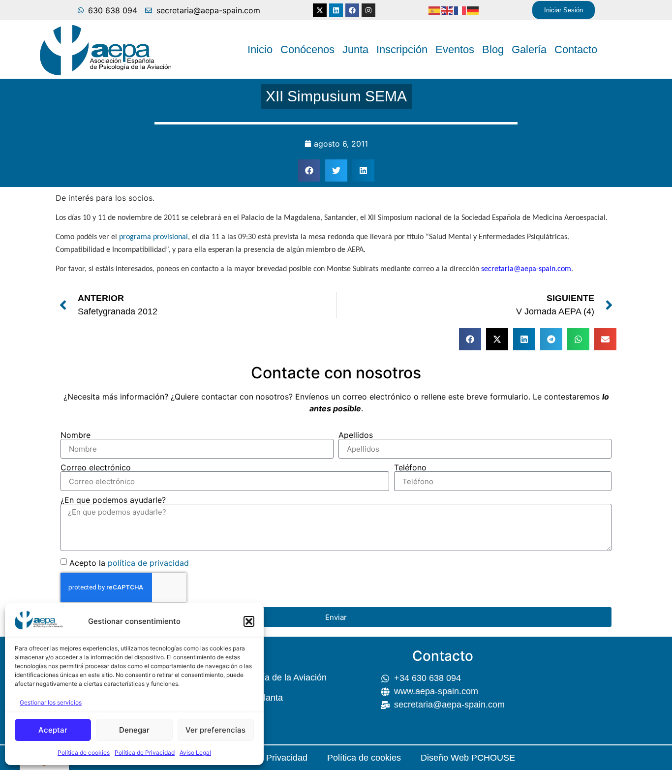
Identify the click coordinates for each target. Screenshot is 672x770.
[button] (249, 621)
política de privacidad (148, 563)
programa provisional (153, 237)
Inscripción (402, 49)
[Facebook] (352, 10)
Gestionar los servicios (51, 702)
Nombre (76, 435)
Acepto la (129, 563)
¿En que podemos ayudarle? (113, 500)
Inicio (260, 49)
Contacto (575, 49)
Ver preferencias (215, 730)
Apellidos (355, 435)
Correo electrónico (96, 467)
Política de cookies (84, 752)
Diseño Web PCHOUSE (468, 758)
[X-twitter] (320, 10)
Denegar (134, 730)
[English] (447, 10)
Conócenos (307, 49)
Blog (493, 49)
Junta (355, 49)
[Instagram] (368, 10)
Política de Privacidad (145, 752)
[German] (473, 10)
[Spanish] (434, 10)
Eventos (454, 49)
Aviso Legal (195, 752)
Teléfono (410, 467)
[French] (460, 10)
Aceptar (52, 730)
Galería (529, 49)
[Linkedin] (336, 10)
